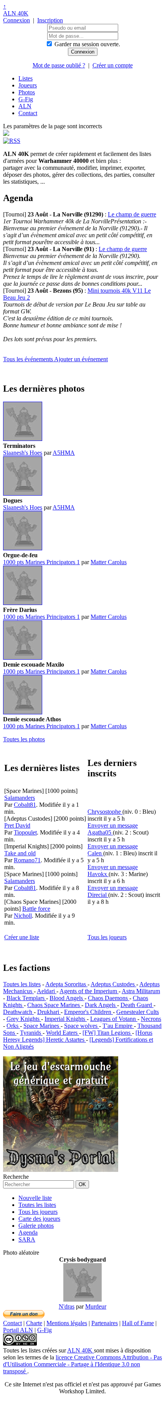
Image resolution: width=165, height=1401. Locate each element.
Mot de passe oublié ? (59, 65)
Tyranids (31, 1032)
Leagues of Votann (113, 1019)
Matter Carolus (109, 562)
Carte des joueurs (39, 1218)
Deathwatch (18, 1012)
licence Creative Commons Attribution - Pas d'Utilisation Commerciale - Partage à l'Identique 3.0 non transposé (82, 1364)
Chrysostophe (104, 811)
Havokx (98, 874)
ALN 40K (15, 13)
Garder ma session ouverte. (87, 44)
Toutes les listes (22, 984)
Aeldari (46, 991)
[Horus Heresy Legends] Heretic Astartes (77, 1036)
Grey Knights (24, 1019)
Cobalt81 (25, 804)
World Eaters (62, 1032)
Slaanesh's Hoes (22, 452)
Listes (25, 78)
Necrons (151, 1019)
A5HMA (64, 452)
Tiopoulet (25, 832)
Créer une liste (21, 937)
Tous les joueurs (107, 937)
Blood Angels (67, 998)
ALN (24, 106)
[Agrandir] (22, 439)
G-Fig (25, 99)
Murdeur (95, 1306)
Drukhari (49, 1012)
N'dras (66, 1306)
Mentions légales (66, 1323)
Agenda (28, 1232)
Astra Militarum (141, 991)
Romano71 (27, 860)
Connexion (16, 20)
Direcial (97, 895)
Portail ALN (18, 1330)
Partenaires (104, 1323)
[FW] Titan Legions (107, 1032)
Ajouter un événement (81, 359)
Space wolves (81, 1025)
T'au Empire (118, 1025)
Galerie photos (36, 1225)
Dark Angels (101, 1005)
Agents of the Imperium (89, 991)
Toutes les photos (24, 739)
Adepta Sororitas (66, 984)
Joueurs (27, 85)
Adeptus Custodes (113, 984)
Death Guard (136, 1005)
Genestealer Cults (137, 1012)
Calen (95, 853)
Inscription (50, 20)
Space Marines (42, 1025)
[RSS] (11, 140)
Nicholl (23, 915)
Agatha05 (100, 832)
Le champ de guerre (132, 214)
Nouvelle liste (35, 1198)
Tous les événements (28, 359)
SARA (26, 1239)
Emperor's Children (88, 1012)
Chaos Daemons (108, 998)
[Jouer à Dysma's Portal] (60, 1169)
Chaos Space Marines (54, 1005)
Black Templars (26, 998)
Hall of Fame (138, 1323)
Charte (34, 1323)
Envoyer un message (112, 825)
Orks (13, 1025)
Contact (27, 113)
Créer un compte (112, 65)
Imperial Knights (66, 1019)
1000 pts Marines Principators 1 (41, 562)
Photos (26, 92)
